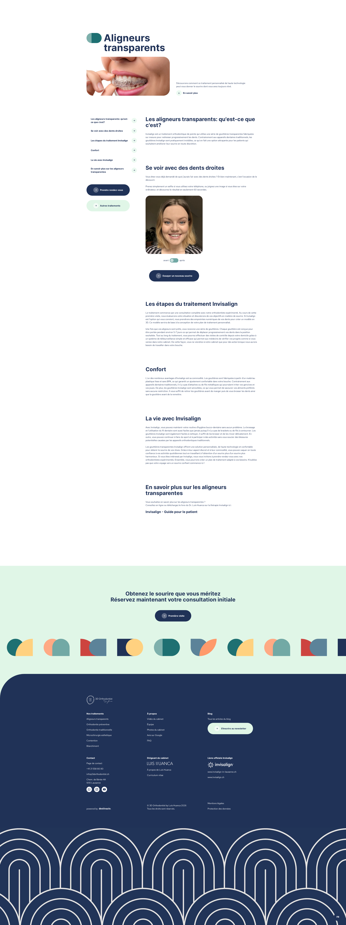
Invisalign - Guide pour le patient (171, 512)
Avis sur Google (154, 735)
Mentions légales (216, 803)
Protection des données (219, 808)
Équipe (150, 724)
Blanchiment (92, 746)
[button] (338, 917)
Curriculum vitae (155, 775)
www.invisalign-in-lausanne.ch (222, 771)
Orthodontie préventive (97, 724)
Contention (92, 740)
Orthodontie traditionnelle (99, 729)
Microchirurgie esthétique (99, 735)
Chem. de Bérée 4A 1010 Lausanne (96, 781)
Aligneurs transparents (97, 719)
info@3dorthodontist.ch (97, 774)
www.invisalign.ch (216, 777)
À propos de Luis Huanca (159, 769)
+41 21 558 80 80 (94, 768)
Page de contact (94, 763)
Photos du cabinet (155, 729)
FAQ (149, 740)
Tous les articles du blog (219, 719)
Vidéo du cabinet (155, 719)
